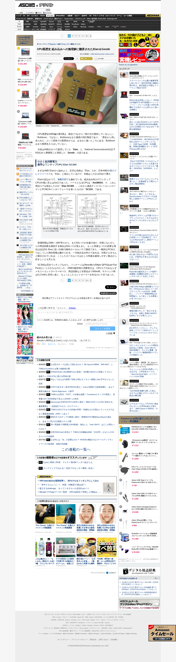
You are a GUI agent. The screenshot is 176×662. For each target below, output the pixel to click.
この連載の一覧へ (76, 449)
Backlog (83, 27)
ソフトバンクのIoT (115, 27)
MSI (67, 21)
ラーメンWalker (43, 633)
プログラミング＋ (95, 628)
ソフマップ (51, 29)
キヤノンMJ (35, 29)
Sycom (51, 21)
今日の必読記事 (63, 631)
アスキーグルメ (48, 18)
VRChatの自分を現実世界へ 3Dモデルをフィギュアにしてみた (69, 481)
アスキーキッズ (21, 18)
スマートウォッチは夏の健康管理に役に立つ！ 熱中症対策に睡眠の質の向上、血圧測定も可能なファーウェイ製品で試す (144, 84)
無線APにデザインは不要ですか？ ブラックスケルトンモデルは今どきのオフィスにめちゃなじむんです (145, 219)
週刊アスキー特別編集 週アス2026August (25, 329)
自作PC (84, 16)
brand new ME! (99, 622)
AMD (35, 24)
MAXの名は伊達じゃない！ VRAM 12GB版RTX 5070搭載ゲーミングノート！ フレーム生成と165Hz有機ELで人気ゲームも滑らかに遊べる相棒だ (144, 105)
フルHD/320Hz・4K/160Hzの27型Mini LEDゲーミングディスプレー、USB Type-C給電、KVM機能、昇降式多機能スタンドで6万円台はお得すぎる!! (144, 144)
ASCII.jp (26, 5)
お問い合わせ (103, 640)
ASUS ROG (43, 24)
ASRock (59, 24)
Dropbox (67, 26)
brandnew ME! (59, 29)
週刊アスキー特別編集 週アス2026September (25, 299)
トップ (18, 16)
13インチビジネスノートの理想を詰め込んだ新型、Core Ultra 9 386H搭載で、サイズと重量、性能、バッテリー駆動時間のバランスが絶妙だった (144, 350)
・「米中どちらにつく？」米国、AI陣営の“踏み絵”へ (24, 264)
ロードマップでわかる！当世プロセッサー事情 (56, 44)
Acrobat (35, 27)
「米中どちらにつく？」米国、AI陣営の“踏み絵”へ (62, 485)
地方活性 (94, 18)
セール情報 (128, 16)
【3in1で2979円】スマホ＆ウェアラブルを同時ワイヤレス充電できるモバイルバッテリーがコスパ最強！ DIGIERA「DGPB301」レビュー (144, 166)
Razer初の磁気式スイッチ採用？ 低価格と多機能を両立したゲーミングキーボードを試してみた (144, 274)
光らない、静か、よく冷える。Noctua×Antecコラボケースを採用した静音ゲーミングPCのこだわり (143, 197)
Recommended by (98, 573)
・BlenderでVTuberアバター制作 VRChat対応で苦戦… (25, 278)
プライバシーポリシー (79, 640)
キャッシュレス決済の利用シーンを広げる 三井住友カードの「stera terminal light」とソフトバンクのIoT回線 (143, 372)
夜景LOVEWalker (94, 633)
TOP (46, 614)
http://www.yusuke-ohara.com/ (102, 54)
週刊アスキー (58, 18)
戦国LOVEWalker (131, 633)
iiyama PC (80, 617)
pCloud (67, 29)
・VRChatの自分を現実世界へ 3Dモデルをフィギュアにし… (25, 257)
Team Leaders (83, 628)
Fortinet (91, 27)
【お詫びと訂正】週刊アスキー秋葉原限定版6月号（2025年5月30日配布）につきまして (139, 593)
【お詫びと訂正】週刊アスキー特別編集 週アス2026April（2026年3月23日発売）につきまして (139, 588)
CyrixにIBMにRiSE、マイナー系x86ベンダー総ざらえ (68, 462)
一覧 (76, 58)
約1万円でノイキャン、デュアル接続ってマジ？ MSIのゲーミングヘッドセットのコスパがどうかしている (143, 331)
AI (24, 16)
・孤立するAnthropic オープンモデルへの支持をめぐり (25, 271)
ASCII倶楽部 (153, 15)
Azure (51, 27)
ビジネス (34, 16)
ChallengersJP (112, 18)
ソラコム (59, 27)
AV (90, 16)
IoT (28, 16)
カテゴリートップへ (108, 293)
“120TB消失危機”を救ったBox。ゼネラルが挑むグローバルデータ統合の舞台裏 (143, 393)
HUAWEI (67, 24)
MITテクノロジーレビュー (109, 631)
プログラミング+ (80, 18)
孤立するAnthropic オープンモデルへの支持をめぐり (64, 488)
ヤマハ (99, 27)
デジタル (44, 5)
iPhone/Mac (60, 16)
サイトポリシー (63, 640)
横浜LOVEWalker (68, 633)
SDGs (89, 18)
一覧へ (156, 578)
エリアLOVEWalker (56, 633)
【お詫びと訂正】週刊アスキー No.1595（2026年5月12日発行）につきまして (140, 583)
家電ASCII (38, 18)
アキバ (95, 16)
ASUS (75, 21)
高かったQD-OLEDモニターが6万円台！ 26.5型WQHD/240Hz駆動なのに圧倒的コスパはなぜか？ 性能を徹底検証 (144, 125)
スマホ (101, 16)
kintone (43, 27)
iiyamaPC (43, 21)
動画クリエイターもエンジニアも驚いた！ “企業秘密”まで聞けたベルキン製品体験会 (143, 181)
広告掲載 (113, 640)
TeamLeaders (68, 18)
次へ (87, 36)
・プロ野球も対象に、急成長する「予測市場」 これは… (24, 285)
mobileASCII (95, 631)
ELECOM (27, 24)
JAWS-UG (61, 620)
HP (83, 21)
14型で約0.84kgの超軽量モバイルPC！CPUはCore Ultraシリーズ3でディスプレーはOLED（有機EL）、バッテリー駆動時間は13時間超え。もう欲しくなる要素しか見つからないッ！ (144, 292)
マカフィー (27, 29)
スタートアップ (110, 16)
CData (75, 27)
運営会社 (93, 640)
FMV (27, 21)
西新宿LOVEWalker (81, 633)
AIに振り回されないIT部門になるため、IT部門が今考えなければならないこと (143, 256)
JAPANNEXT (43, 29)
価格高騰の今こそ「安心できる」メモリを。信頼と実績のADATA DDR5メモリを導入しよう (143, 313)
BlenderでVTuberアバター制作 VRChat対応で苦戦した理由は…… (70, 492)
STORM (120, 617)
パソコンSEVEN (59, 21)
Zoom (107, 27)
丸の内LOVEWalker (119, 633)
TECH (42, 16)
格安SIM (30, 18)
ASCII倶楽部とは (27, 291)
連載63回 (62, 179)
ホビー (77, 16)
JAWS (27, 27)
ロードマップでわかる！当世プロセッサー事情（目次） (69, 468)
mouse (35, 21)
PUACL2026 (102, 18)
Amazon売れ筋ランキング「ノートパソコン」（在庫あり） (24, 40)
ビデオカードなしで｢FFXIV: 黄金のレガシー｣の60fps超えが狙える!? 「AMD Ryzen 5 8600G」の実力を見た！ (143, 407)
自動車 (70, 16)
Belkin (83, 24)
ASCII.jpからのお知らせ (128, 578)
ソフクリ (123, 27)
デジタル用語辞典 (84, 631)
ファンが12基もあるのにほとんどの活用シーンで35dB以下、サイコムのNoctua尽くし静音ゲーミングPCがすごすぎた (144, 238)
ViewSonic (75, 24)
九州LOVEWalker (106, 633)
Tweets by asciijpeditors (128, 65)
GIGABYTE (51, 24)
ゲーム (119, 16)
